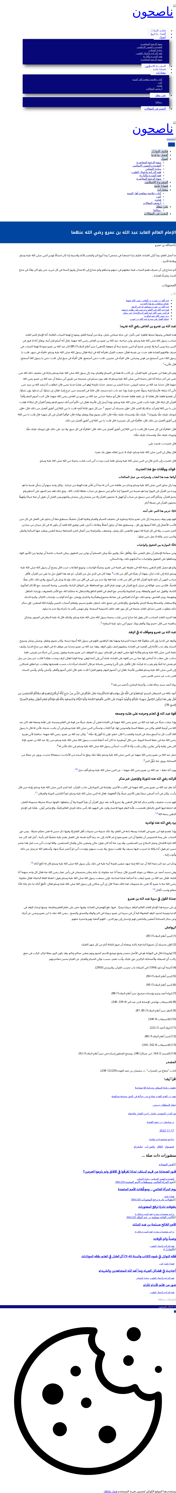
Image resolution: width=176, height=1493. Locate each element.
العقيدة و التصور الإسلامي (162, 1179)
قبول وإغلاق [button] (110, 1491)
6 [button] (112, 683)
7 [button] (87, 733)
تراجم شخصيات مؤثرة (161, 1139)
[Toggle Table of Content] (173, 294)
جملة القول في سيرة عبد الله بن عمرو (149, 319)
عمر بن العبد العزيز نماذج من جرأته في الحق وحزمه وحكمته (144, 1096)
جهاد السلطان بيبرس (164, 1105)
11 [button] (36, 792)
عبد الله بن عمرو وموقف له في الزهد (150, 306)
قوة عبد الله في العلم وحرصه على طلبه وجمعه (145, 309)
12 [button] (156, 813)
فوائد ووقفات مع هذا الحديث (154, 303)
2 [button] (103, 407)
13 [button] (32, 862)
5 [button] (101, 622)
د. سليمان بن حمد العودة (160, 1122)
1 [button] (163, 363)
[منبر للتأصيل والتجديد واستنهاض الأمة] (154, 12)
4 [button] (112, 572)
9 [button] (144, 760)
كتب (161, 1263)
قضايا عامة (169, 1196)
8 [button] (57, 745)
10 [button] (76, 769)
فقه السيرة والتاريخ (144, 1214)
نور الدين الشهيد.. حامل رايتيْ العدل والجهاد (152, 1113)
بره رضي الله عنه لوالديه (156, 316)
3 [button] (147, 413)
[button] (175, 24)
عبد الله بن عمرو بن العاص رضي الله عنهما (147, 300)
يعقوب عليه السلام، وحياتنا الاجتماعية (155, 1088)
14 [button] (153, 889)
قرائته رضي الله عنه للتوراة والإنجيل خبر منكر (146, 312)
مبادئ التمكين (143, 1179)
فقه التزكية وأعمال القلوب (162, 1246)
